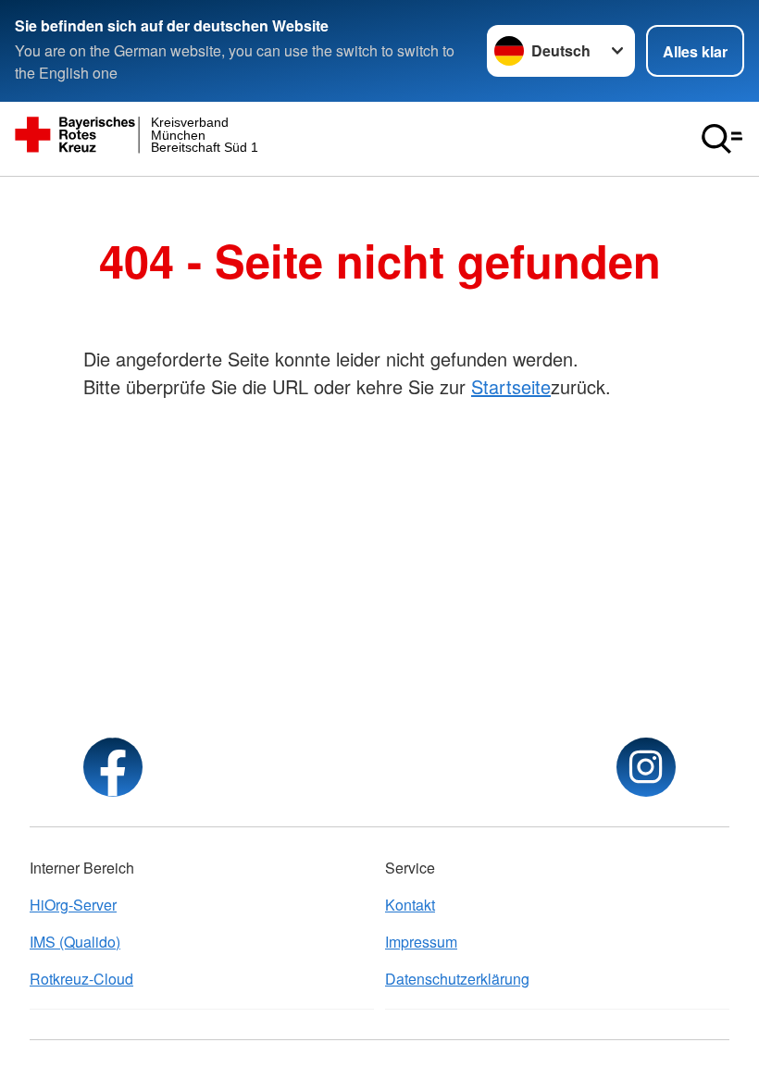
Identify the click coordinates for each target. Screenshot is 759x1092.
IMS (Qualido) (75, 941)
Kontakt (410, 904)
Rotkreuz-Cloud (81, 978)
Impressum (421, 941)
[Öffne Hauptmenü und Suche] (722, 139)
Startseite (511, 386)
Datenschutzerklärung (457, 978)
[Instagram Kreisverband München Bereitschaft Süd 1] (646, 767)
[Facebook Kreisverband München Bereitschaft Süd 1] (113, 767)
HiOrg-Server (73, 904)
